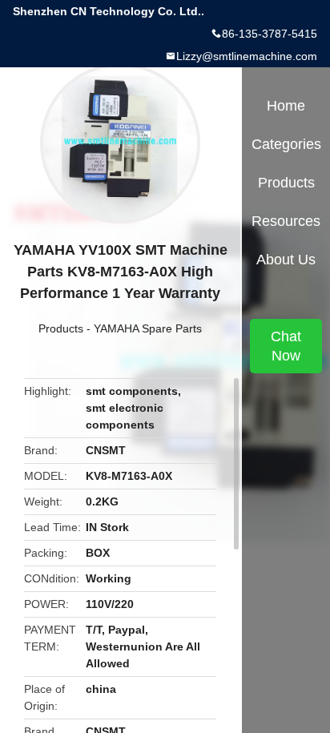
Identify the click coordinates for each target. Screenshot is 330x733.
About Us (286, 260)
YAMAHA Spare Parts (148, 328)
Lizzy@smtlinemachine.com (246, 56)
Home (286, 106)
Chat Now (286, 346)
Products (60, 328)
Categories (286, 144)
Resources (286, 221)
